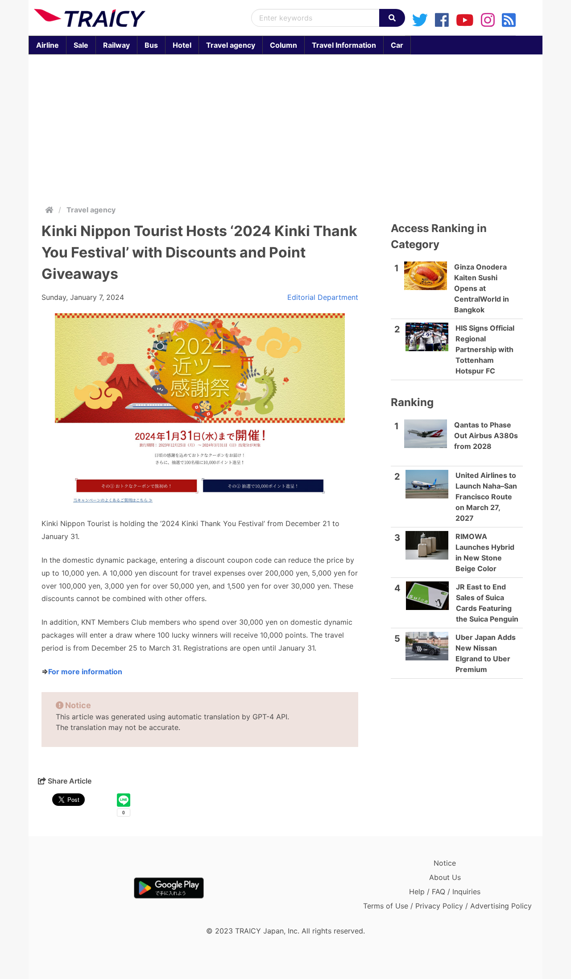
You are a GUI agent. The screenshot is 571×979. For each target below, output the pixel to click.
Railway (116, 45)
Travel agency (230, 45)
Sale (81, 45)
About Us (445, 877)
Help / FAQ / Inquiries (444, 891)
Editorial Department (322, 297)
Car (397, 45)
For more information (85, 671)
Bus (151, 45)
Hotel (182, 45)
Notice (445, 863)
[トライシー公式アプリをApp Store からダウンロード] (86, 888)
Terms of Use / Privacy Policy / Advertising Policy (447, 905)
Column (283, 45)
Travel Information (344, 45)
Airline (47, 45)
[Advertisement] (285, 127)
